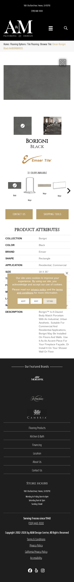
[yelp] (36, 570)
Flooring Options (18, 44)
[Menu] (50, 28)
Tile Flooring (33, 44)
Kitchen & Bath (37, 436)
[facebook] (30, 570)
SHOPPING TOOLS (52, 214)
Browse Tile (45, 44)
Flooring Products (37, 427)
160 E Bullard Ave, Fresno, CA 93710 (37, 5)
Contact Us (19, 214)
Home (6, 44)
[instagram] (42, 570)
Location (37, 453)
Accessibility (36, 557)
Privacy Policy (36, 545)
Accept (23, 301)
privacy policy (38, 289)
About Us (37, 461)
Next (68, 124)
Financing (37, 444)
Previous (5, 124)
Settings (50, 301)
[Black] (14, 185)
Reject (36, 301)
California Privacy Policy (36, 551)
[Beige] (29, 185)
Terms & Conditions (36, 539)
